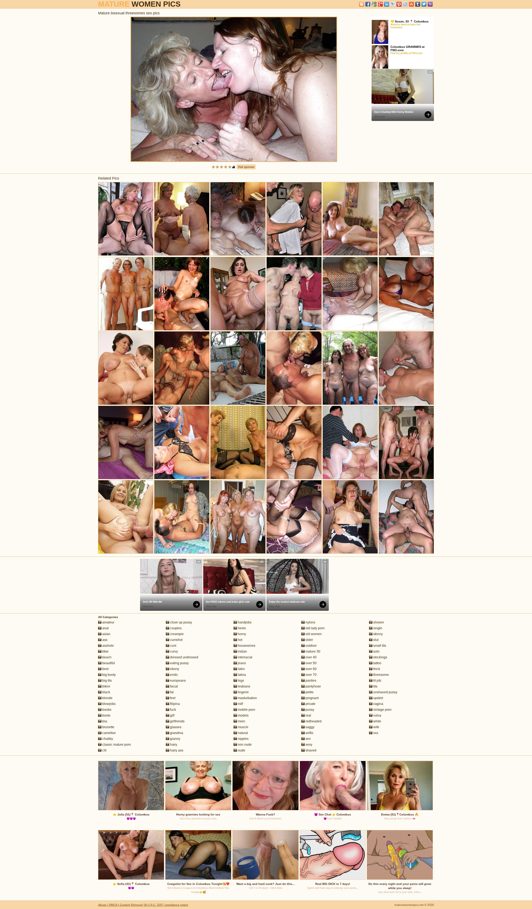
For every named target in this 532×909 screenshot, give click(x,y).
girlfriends (177, 721)
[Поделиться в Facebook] (367, 4)
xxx (375, 733)
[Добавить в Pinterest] (399, 4)
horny (241, 634)
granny (174, 738)
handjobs (244, 622)
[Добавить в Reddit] (405, 4)
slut (375, 640)
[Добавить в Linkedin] (386, 4)
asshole (107, 645)
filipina (174, 704)
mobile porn (246, 709)
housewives (246, 645)
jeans (241, 663)
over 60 (310, 669)
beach (106, 657)
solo (375, 651)
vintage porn (382, 709)
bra (104, 721)
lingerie (243, 692)
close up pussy (180, 622)
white (376, 721)
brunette (107, 727)
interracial (244, 657)
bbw (104, 651)
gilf (171, 715)
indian (242, 651)
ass (104, 640)
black (105, 692)
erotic (173, 674)
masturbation (247, 698)
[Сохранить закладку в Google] (374, 4)
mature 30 (312, 651)
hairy (173, 744)
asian (105, 634)
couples (175, 628)
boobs (106, 709)
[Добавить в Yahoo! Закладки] (430, 4)
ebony (174, 669)
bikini (105, 686)
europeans (177, 680)
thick (376, 669)
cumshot (175, 640)
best (104, 669)
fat (171, 692)
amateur (107, 622)
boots (105, 715)
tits (374, 686)
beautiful (108, 663)
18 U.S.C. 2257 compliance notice (165, 905)
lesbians (243, 686)
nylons (310, 622)
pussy (309, 709)
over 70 (310, 674)
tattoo (376, 663)
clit (103, 750)
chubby (107, 738)
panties (310, 680)
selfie (309, 733)
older (309, 640)
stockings (379, 657)
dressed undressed (183, 657)
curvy (173, 651)
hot (239, 640)
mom (241, 721)
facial (173, 686)
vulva (376, 715)
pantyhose (313, 686)
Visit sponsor (246, 167)
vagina (377, 704)
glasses (175, 727)
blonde (106, 698)
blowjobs (108, 704)
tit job (376, 680)
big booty (108, 674)
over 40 (310, 657)
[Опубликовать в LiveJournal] (392, 4)
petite (309, 692)
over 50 (310, 663)
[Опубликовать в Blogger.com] (361, 4)
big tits (106, 680)
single (377, 628)
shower (378, 622)
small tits (379, 645)
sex (308, 738)
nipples (243, 738)
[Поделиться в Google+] (380, 4)
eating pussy (179, 663)
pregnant (312, 698)
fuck (172, 709)
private (310, 704)
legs (240, 680)
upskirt (377, 698)
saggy (309, 727)
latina (241, 674)
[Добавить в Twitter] (423, 4)
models (243, 715)
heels (241, 628)
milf (240, 704)
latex (241, 669)
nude (241, 750)
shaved (310, 750)
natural (242, 733)
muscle (242, 727)
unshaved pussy (384, 692)
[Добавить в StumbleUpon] (411, 4)
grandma (176, 733)
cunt (172, 645)
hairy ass (176, 750)
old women (313, 634)
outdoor (311, 645)
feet (172, 698)
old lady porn (315, 628)
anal (105, 628)
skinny (377, 634)
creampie (176, 634)
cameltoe (108, 733)
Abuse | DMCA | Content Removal (120, 905)
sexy (308, 744)
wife (375, 727)
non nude (244, 744)
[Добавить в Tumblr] (417, 4)
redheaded (313, 721)
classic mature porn (116, 744)
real (308, 715)
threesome (380, 674)
